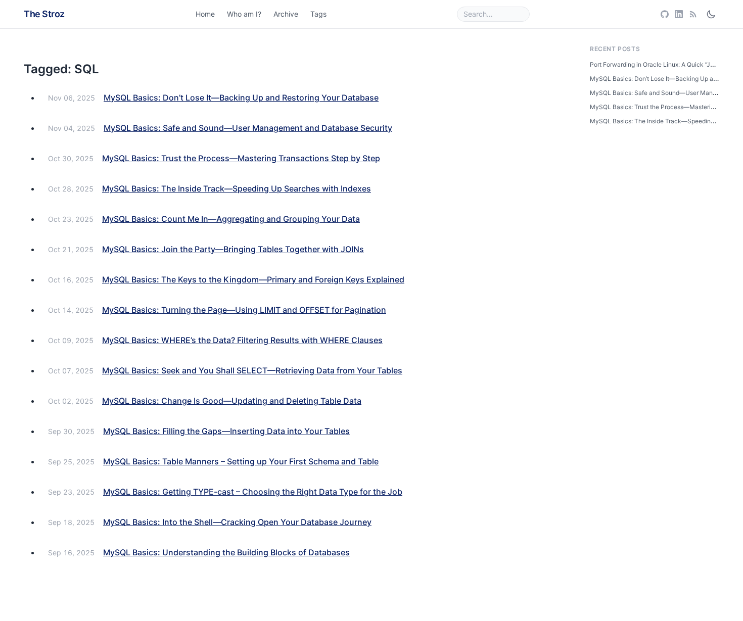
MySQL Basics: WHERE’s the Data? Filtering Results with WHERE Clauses (242, 340)
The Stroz (44, 14)
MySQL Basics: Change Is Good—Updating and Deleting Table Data (231, 401)
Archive (285, 14)
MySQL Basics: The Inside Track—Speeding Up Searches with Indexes (236, 188)
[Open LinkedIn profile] (679, 14)
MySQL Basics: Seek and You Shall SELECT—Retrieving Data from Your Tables (252, 370)
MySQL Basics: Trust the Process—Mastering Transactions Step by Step (241, 158)
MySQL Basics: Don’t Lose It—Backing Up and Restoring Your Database (241, 97)
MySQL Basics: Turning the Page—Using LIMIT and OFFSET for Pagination (244, 310)
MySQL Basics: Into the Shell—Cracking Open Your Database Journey (237, 522)
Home (205, 14)
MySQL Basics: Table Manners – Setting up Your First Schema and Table (241, 461)
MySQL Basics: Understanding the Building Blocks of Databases (226, 552)
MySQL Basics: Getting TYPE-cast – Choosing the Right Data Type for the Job (252, 492)
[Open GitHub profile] (665, 14)
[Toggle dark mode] (711, 14)
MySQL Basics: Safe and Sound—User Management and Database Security (248, 128)
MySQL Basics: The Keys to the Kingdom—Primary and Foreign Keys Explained (253, 279)
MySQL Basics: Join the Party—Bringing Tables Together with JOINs (233, 249)
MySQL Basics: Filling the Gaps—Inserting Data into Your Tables (226, 431)
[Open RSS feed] (693, 14)
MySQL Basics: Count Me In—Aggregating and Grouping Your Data (231, 219)
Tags (318, 14)
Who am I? (244, 14)
